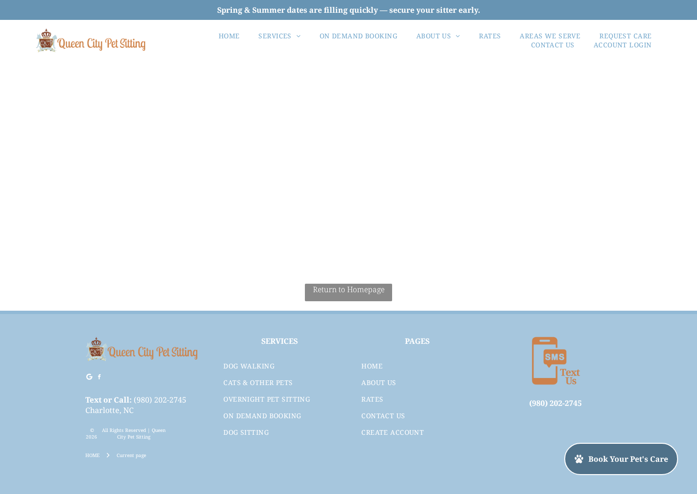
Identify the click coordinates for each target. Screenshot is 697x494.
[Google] (89, 378)
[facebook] (99, 378)
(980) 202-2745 (160, 400)
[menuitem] (229, 35)
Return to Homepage (349, 289)
